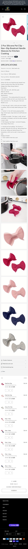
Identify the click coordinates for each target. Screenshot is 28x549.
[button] (2, 9)
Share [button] (3, 371)
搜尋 (4, 507)
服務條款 (20, 544)
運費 (10, 58)
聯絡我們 (5, 516)
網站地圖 (5, 510)
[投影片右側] (16, 42)
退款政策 (11, 544)
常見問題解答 (6, 504)
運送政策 (25, 544)
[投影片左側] (11, 42)
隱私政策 (15, 544)
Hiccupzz (6, 544)
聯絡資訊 (5, 519)
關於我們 (5, 513)
